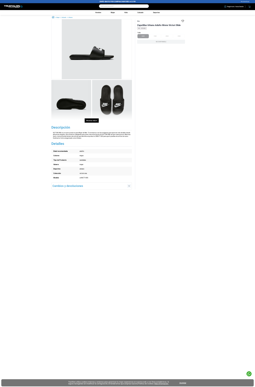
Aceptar (182, 383)
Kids (126, 12)
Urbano (70, 17)
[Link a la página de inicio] (53, 17)
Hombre (98, 12)
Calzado (64, 17)
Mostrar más (91, 121)
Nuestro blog (245, 1)
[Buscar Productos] (146, 6)
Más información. (161, 384)
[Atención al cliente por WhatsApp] (249, 374)
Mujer (113, 12)
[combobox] (124, 6)
